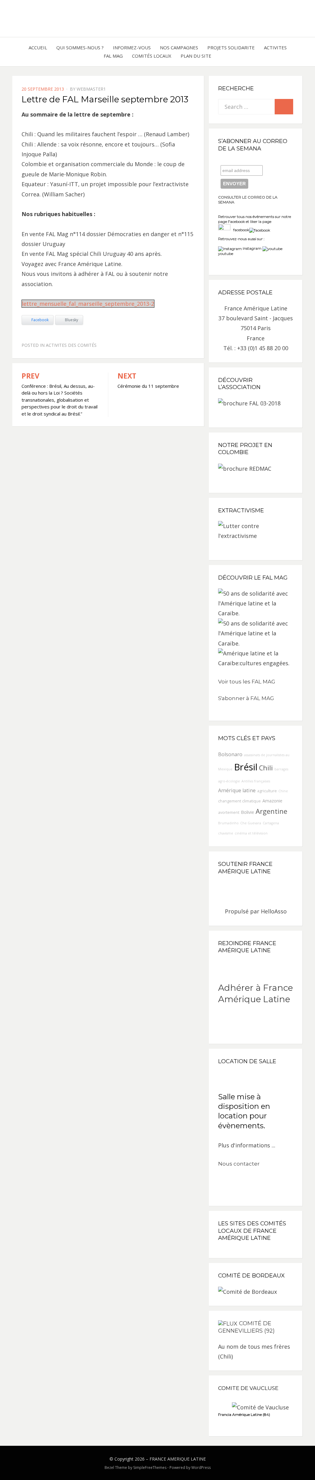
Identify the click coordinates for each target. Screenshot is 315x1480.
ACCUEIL (38, 47)
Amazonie (272, 801)
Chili (266, 767)
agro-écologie (229, 781)
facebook (239, 230)
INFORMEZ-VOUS (132, 47)
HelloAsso (274, 911)
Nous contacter (239, 1164)
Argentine (271, 811)
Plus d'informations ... (246, 1145)
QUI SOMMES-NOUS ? (80, 47)
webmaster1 (91, 89)
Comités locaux (151, 56)
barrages (281, 769)
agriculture (267, 790)
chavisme (225, 833)
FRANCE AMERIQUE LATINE (178, 1459)
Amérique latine (237, 790)
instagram (252, 248)
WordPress (201, 1467)
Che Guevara (250, 823)
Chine (283, 791)
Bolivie (247, 812)
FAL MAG (113, 56)
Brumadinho (228, 823)
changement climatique (239, 801)
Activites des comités (71, 345)
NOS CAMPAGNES (179, 47)
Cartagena (271, 823)
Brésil (245, 767)
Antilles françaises (255, 781)
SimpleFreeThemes (149, 1467)
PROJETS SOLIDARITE (231, 47)
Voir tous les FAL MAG (246, 682)
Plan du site (196, 56)
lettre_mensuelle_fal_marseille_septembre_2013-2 (88, 303)
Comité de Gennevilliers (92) (246, 1327)
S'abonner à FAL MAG (246, 698)
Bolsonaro (230, 754)
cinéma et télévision (251, 833)
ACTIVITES (275, 47)
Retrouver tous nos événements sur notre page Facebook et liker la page (254, 219)
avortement (228, 812)
